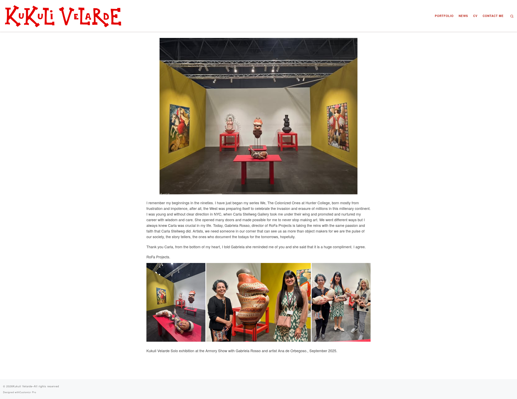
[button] (175, 302)
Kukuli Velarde (22, 386)
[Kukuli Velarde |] (63, 14)
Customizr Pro (27, 392)
